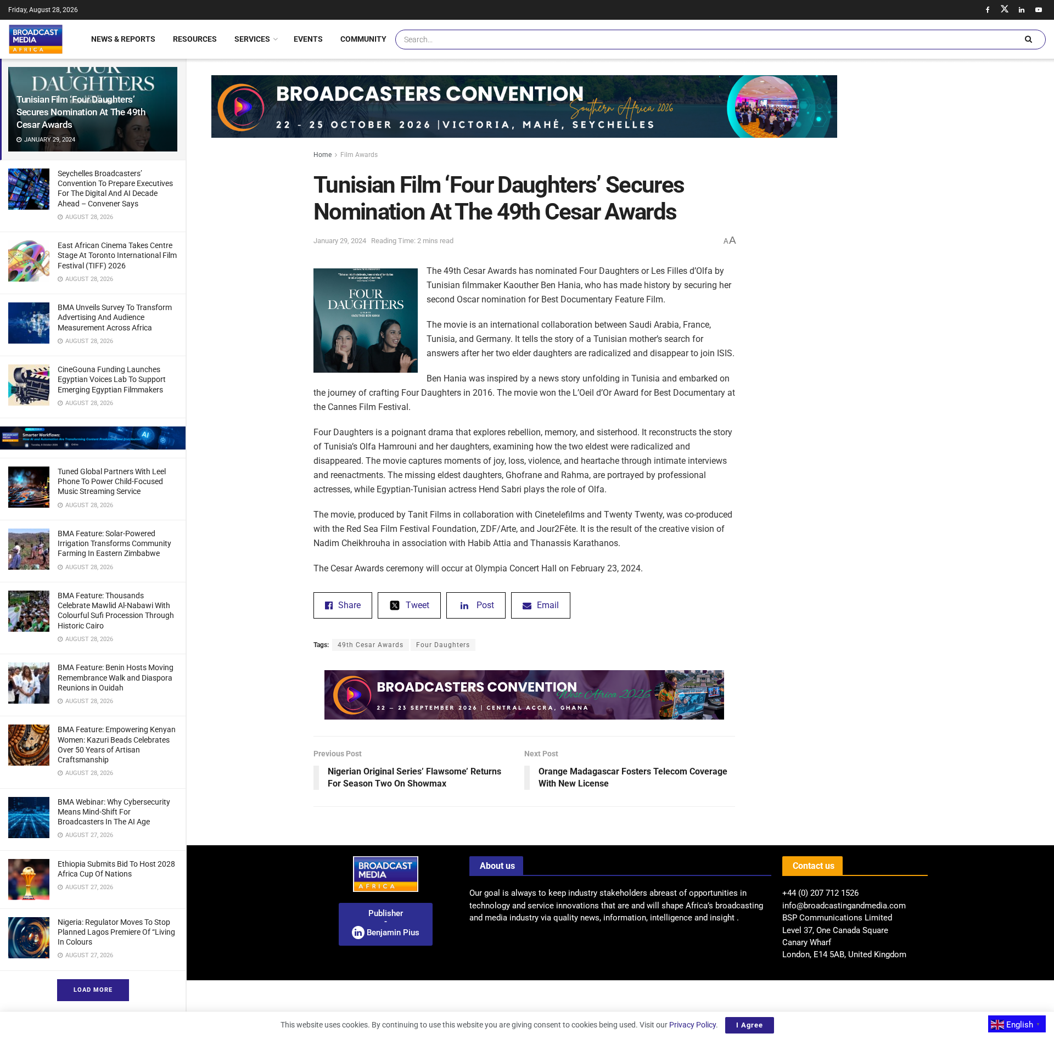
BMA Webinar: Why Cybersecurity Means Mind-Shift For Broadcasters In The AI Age (114, 811)
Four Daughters (443, 645)
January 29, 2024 (339, 241)
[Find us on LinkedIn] (1021, 10)
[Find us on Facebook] (987, 10)
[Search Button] (1028, 39)
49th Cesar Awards (370, 645)
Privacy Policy (692, 1024)
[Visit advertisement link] (93, 438)
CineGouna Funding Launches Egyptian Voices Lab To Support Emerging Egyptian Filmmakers (112, 379)
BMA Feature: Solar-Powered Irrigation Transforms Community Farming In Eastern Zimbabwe (114, 543)
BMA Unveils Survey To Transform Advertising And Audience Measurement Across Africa (115, 317)
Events (308, 39)
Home (322, 155)
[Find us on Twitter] (1004, 10)
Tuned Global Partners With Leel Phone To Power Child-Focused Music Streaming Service (112, 481)
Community (363, 39)
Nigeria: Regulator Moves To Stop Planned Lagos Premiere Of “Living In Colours (116, 932)
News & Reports (123, 39)
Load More (93, 989)
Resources (195, 39)
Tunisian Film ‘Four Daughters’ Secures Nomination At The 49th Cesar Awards (80, 112)
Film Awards (359, 155)
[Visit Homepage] (35, 39)
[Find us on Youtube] (1038, 10)
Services (252, 39)
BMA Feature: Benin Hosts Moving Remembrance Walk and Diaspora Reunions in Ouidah (115, 677)
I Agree (749, 1025)
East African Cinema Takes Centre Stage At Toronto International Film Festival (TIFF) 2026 (117, 255)
